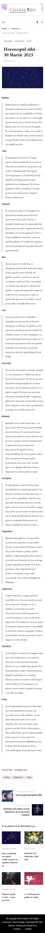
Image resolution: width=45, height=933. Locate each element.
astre (6, 777)
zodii (29, 777)
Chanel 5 (26, 918)
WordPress (32, 925)
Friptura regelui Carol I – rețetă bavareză (8, 897)
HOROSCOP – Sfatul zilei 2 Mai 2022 (31, 856)
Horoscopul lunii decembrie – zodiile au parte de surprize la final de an (10, 859)
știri (29, 41)
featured (8, 41)
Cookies (17, 929)
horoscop (18, 777)
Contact (28, 929)
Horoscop (20, 41)
